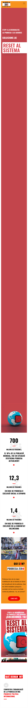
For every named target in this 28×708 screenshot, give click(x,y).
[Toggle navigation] (24, 3)
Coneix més (14, 598)
